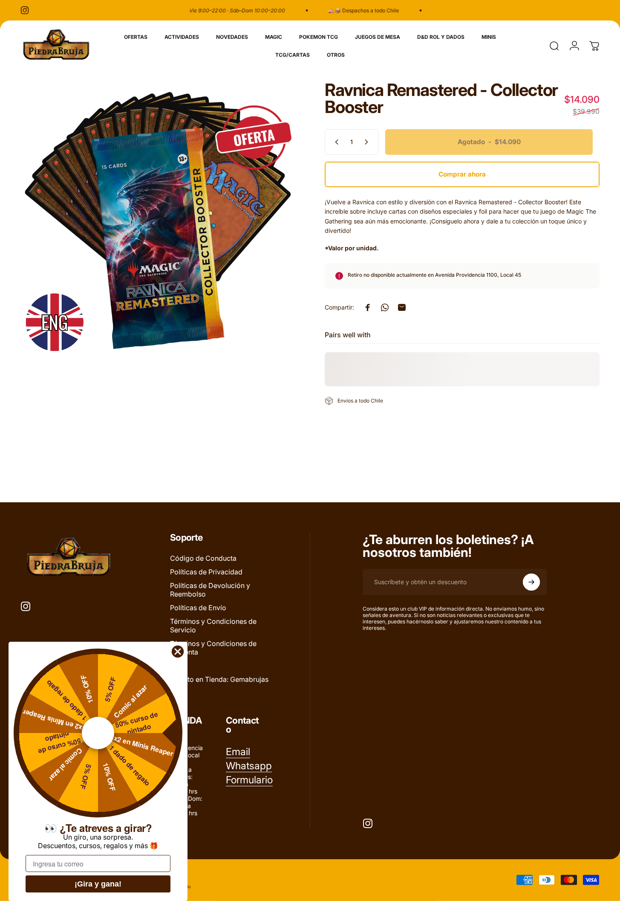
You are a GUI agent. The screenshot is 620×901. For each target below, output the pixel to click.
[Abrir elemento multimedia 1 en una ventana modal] (157, 218)
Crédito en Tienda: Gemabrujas (219, 679)
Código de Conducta (203, 558)
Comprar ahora (462, 174)
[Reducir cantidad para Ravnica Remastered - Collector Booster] (335, 142)
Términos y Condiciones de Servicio (213, 625)
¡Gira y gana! (98, 884)
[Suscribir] (531, 582)
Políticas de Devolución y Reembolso (210, 589)
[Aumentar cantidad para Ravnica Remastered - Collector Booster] (368, 142)
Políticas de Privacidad (206, 572)
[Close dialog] (177, 651)
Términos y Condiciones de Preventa (213, 647)
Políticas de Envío (198, 607)
